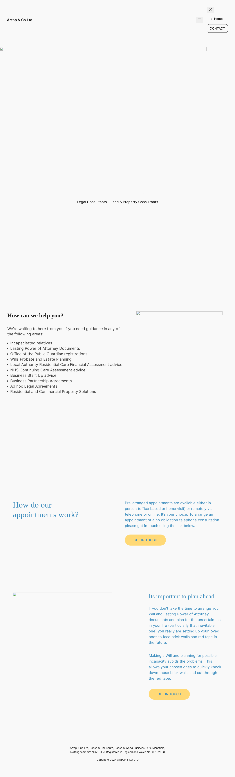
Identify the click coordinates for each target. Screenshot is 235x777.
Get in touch (145, 540)
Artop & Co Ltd (19, 20)
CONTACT (217, 28)
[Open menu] (199, 20)
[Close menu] (210, 10)
